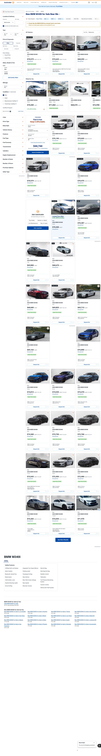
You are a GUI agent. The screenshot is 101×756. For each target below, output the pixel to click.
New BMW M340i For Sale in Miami (37, 615)
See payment (30, 61)
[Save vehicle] (48, 38)
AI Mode (74, 2)
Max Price (15, 46)
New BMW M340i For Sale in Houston (37, 611)
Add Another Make (13, 77)
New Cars (26, 2)
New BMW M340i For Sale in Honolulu (61, 624)
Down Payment (31, 134)
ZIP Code (17, 19)
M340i (42, 11)
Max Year (16, 33)
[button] (89, 2)
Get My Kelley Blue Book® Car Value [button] (38, 142)
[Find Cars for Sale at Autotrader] (9, 2)
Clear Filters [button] (39, 19)
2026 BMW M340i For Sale (11, 603)
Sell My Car (43, 2)
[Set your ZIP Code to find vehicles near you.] (59, 14)
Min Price (5, 46)
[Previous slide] (28, 96)
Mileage (5, 86)
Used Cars (19, 2)
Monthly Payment (31, 125)
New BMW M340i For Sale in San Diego (14, 615)
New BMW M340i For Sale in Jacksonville (85, 620)
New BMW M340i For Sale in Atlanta (13, 620)
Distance (5, 19)
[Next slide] (98, 96)
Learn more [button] (20, 111)
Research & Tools (63, 2)
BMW (37, 11)
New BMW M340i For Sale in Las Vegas (61, 615)
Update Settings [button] (44, 148)
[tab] (6, 560)
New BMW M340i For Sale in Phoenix (37, 624)
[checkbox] (6, 55)
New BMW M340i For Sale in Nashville (85, 615)
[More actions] (47, 74)
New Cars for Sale (30, 11)
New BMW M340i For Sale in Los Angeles (15, 611)
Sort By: (86, 32)
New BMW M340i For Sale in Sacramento (85, 624)
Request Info (36, 74)
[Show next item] (72, 207)
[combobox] (13, 11)
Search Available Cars (38, 152)
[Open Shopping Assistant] (99, 745)
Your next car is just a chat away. (50, 6)
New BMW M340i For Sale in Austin (60, 620)
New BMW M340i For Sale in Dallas (37, 620)
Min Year (6, 33)
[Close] (94, 743)
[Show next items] (97, 19)
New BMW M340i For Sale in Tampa (60, 611)
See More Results (63, 540)
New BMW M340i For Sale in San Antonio (85, 611)
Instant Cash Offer (53, 2)
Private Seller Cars (35, 2)
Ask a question (38, 228)
